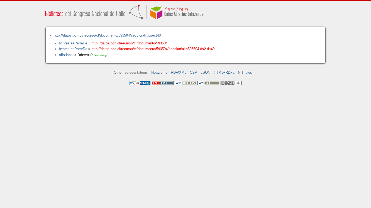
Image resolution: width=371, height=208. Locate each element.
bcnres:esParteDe (73, 43)
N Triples (245, 72)
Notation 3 (159, 72)
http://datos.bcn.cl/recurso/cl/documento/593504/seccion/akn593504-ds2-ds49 (153, 49)
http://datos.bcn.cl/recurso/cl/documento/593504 (130, 43)
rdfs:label (66, 55)
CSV (193, 72)
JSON (205, 72)
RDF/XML (178, 72)
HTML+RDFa (224, 72)
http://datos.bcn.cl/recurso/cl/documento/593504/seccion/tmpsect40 (107, 35)
